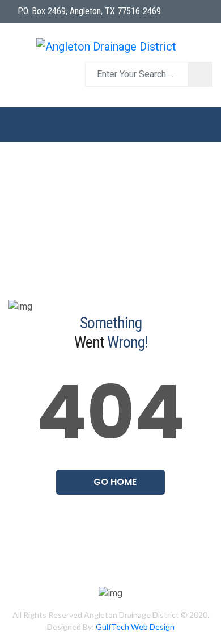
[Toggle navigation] (110, 124)
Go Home (114, 481)
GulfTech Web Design (135, 627)
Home (28, 213)
